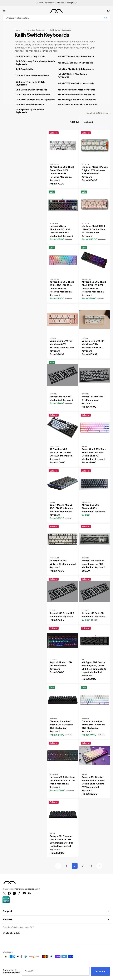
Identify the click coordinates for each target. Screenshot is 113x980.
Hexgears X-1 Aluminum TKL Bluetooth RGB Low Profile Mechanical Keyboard (62, 782)
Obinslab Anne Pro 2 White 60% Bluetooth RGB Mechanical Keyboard (93, 726)
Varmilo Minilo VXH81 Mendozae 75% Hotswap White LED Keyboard (93, 345)
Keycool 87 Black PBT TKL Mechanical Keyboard (93, 400)
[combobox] (56, 18)
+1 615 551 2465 (11, 932)
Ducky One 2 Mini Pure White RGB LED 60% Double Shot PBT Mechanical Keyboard (94, 454)
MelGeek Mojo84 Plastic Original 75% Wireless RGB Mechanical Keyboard (95, 171)
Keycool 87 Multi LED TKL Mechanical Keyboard (61, 665)
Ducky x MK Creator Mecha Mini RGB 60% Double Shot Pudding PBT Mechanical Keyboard (93, 784)
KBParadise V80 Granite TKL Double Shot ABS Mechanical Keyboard (61, 454)
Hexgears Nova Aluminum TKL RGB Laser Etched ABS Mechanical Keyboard (61, 231)
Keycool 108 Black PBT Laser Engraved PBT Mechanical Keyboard (94, 564)
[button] (4, 11)
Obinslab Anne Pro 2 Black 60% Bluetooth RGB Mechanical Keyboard (61, 726)
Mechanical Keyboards (35, 30)
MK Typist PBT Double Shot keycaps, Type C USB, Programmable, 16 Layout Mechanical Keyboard (94, 669)
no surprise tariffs (52, 3)
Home (17, 30)
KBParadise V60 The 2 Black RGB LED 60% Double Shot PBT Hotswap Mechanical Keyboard (94, 288)
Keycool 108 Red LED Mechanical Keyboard (93, 615)
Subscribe (100, 971)
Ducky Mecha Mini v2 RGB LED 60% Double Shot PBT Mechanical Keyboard (61, 509)
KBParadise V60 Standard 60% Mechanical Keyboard (93, 508)
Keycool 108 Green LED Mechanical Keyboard (62, 615)
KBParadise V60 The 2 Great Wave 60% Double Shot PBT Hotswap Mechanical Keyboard (62, 173)
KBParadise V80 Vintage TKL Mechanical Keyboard (63, 564)
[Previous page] (58, 866)
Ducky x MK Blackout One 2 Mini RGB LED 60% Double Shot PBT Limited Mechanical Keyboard (61, 843)
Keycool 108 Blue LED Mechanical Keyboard (61, 398)
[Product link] (62, 159)
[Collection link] (35, 56)
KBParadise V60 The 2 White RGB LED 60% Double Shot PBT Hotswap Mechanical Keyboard (62, 288)
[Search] (106, 18)
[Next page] (99, 866)
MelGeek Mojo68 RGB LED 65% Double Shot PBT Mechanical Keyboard (93, 231)
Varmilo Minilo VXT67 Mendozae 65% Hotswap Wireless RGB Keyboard (62, 345)
